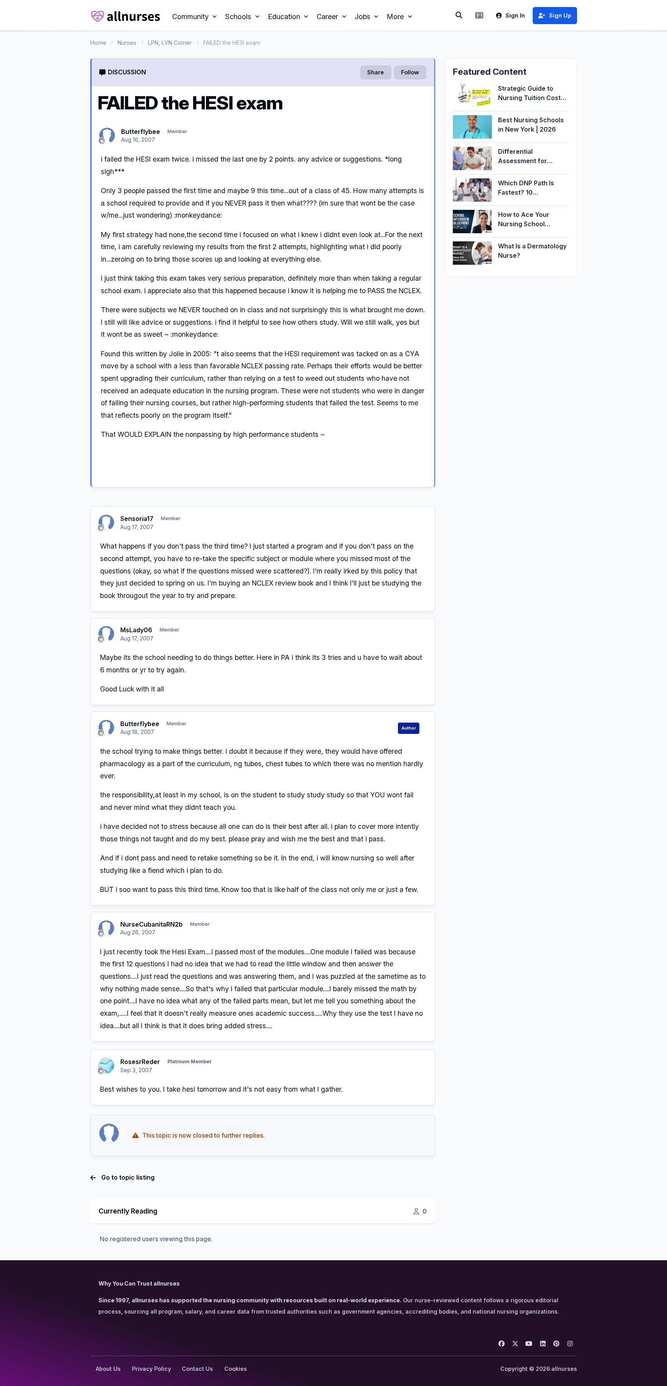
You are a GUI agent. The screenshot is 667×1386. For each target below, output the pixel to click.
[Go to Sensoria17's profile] (106, 522)
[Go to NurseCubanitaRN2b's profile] (106, 928)
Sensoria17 (136, 518)
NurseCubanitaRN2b (151, 924)
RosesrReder (140, 1062)
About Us (108, 1368)
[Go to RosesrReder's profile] (106, 1065)
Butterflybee (140, 131)
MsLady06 (136, 630)
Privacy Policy (151, 1368)
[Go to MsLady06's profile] (106, 634)
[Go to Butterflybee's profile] (107, 135)
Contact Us (197, 1368)
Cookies (235, 1368)
